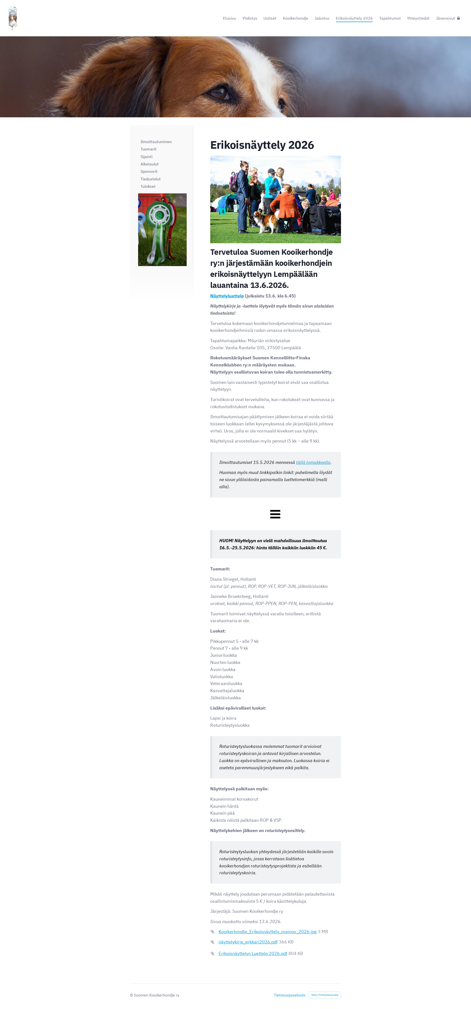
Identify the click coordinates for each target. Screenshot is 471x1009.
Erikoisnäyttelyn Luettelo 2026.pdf (253, 953)
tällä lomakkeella (313, 462)
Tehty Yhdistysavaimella (324, 994)
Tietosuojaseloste (289, 995)
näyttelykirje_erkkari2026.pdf (248, 942)
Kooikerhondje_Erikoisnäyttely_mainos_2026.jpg (268, 931)
